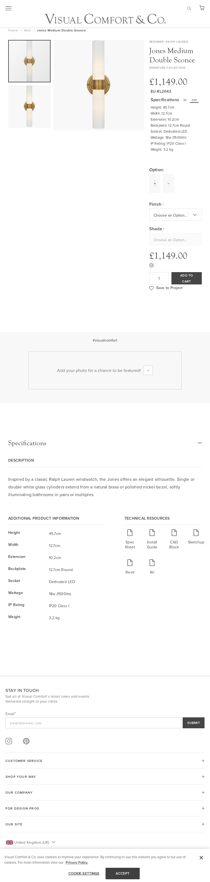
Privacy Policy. (77, 862)
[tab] (105, 443)
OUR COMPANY (19, 792)
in (185, 100)
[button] (29, 106)
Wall (28, 30)
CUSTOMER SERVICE (23, 760)
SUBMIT (193, 722)
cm (194, 100)
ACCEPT (123, 873)
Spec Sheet (130, 544)
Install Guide (152, 544)
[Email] (105, 722)
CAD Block (174, 544)
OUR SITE (14, 824)
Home (13, 30)
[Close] (201, 858)
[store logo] (105, 18)
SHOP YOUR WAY (20, 776)
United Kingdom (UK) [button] (31, 842)
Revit (130, 572)
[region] (105, 865)
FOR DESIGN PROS (22, 808)
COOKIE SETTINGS (84, 873)
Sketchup (196, 542)
